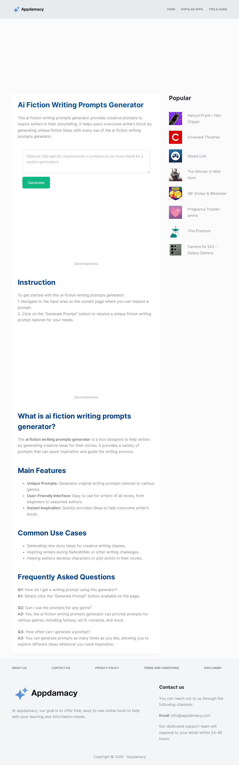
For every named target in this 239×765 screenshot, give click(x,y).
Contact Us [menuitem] (61, 668)
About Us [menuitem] (19, 668)
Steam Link (197, 156)
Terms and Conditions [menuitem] (161, 668)
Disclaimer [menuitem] (212, 668)
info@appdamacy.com (191, 715)
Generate (36, 182)
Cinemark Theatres (204, 137)
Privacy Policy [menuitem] (107, 668)
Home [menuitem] (171, 9)
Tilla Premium (199, 231)
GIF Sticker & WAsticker (207, 193)
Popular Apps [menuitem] (192, 9)
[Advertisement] (119, 53)
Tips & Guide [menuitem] (218, 9)
